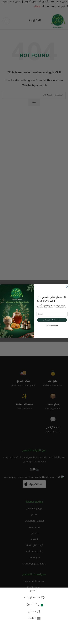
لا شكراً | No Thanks (52, 325)
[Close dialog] (67, 286)
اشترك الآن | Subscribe (51, 320)
